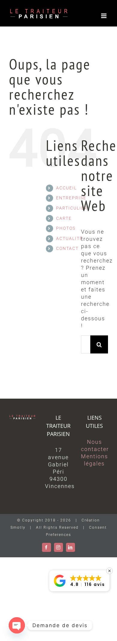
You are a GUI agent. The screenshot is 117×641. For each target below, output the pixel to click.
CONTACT (67, 248)
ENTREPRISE (71, 197)
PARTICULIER (72, 208)
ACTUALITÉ (69, 238)
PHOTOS (66, 228)
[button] (79, 580)
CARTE (64, 218)
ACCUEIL (66, 187)
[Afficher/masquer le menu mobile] (104, 16)
